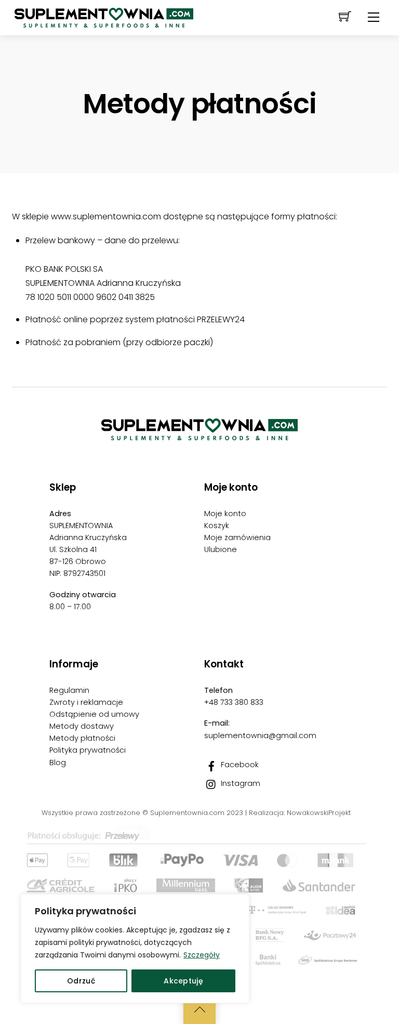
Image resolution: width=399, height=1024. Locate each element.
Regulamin (69, 690)
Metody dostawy (81, 726)
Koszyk (216, 525)
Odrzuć (81, 981)
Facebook (239, 764)
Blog (57, 762)
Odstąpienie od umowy (94, 714)
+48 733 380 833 (233, 702)
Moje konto (225, 513)
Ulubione (220, 549)
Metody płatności (82, 738)
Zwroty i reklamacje (86, 702)
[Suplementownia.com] (104, 12)
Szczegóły (201, 955)
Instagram (239, 783)
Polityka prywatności (87, 750)
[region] (135, 948)
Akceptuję (183, 981)
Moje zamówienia (237, 537)
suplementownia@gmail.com (260, 735)
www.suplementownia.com (106, 216)
